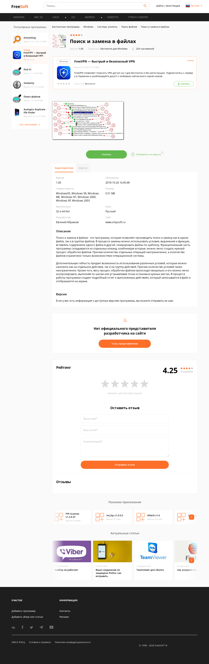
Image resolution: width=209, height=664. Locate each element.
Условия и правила (40, 642)
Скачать (106, 154)
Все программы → (30, 124)
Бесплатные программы (66, 26)
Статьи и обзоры (138, 17)
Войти (160, 6)
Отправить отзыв (125, 464)
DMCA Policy (18, 642)
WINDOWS (19, 17)
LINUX (56, 17)
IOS (73, 17)
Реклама (64, 616)
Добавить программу (23, 610)
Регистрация (173, 6)
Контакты (64, 610)
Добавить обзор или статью (27, 616)
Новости (112, 17)
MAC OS (38, 17)
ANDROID (90, 17)
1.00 (76, 48)
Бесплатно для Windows (114, 48)
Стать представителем (125, 343)
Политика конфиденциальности (73, 642)
